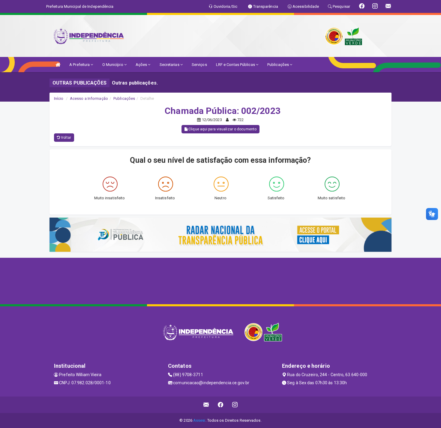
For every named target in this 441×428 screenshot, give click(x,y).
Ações (142, 64)
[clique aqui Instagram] (235, 405)
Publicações (278, 64)
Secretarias (170, 64)
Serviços (199, 64)
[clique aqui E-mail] (206, 405)
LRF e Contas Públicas (236, 64)
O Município (113, 64)
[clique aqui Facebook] (220, 405)
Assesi (199, 420)
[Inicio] (57, 64)
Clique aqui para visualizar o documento (222, 129)
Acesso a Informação (89, 98)
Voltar (65, 137)
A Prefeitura (80, 64)
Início (59, 98)
